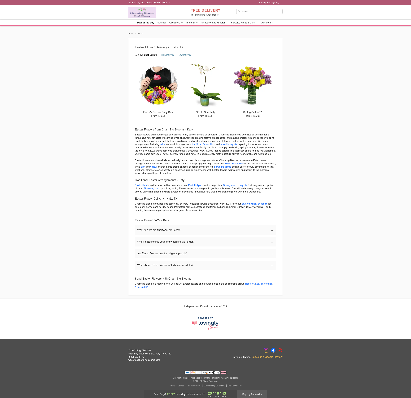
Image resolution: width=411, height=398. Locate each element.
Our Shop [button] (266, 22)
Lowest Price (185, 54)
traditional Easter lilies (203, 144)
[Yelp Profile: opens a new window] (280, 350)
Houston (249, 283)
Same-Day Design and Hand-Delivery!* (149, 2)
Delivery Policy (234, 386)
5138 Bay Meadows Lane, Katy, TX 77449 (149, 353)
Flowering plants (222, 166)
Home (131, 33)
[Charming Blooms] (151, 12)
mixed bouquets (228, 144)
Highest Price (168, 54)
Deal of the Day (145, 22)
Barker (144, 286)
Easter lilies (141, 185)
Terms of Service (177, 386)
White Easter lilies (234, 163)
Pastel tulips (194, 185)
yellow (153, 166)
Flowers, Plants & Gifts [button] (243, 22)
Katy (257, 283)
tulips (162, 144)
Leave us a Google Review (267, 357)
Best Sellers (150, 54)
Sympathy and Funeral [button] (213, 22)
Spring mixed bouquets (235, 185)
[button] (402, 384)
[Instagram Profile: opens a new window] (266, 350)
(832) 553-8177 (136, 356)
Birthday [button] (191, 22)
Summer (161, 22)
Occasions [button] (175, 22)
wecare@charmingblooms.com (144, 359)
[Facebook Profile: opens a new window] (273, 350)
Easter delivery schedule (254, 203)
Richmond (266, 283)
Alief (137, 286)
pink (143, 166)
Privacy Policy (194, 386)
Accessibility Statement (214, 386)
